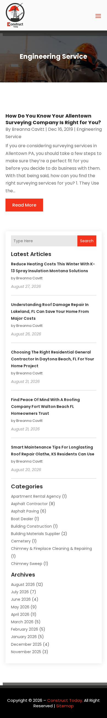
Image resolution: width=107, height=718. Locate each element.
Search (87, 241)
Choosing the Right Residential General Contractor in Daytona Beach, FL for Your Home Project (52, 359)
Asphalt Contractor (29, 504)
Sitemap (65, 706)
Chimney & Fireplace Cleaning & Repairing (51, 548)
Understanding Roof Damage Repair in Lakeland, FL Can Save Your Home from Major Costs (50, 311)
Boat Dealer (22, 519)
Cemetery (21, 541)
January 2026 (24, 636)
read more (24, 205)
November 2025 (26, 652)
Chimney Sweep (26, 563)
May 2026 (20, 607)
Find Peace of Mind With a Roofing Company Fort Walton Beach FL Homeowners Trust (45, 406)
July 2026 (20, 592)
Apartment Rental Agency (36, 496)
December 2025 (26, 644)
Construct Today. (65, 700)
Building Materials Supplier (35, 533)
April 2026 (20, 614)
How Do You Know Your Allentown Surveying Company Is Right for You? (53, 119)
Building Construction (31, 526)
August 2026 (23, 584)
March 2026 (22, 622)
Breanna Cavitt (28, 129)
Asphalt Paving (25, 511)
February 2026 (24, 629)
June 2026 (21, 599)
